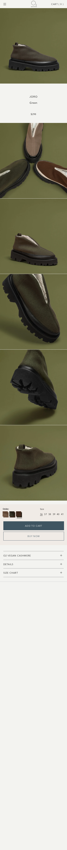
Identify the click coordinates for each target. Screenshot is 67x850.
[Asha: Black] (5, 514)
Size (42, 508)
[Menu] (4, 4)
